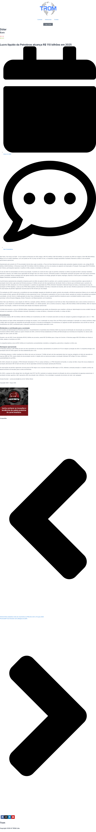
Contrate (39, 19)
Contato (56, 19)
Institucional (48, 19)
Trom (2, 822)
